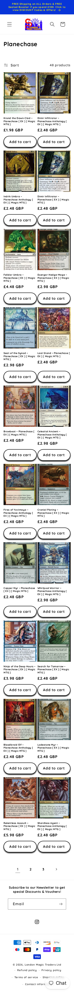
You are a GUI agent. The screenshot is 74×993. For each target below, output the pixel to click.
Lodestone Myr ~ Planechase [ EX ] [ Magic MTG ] (53, 747)
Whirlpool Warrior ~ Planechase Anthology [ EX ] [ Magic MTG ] (52, 591)
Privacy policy (51, 970)
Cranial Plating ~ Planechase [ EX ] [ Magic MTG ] (53, 512)
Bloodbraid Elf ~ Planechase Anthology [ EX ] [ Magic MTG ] (18, 747)
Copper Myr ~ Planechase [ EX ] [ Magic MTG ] (19, 590)
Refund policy (27, 970)
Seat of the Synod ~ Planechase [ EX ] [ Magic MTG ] (19, 356)
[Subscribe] (60, 904)
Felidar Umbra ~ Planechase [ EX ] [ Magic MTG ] (19, 277)
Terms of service (26, 977)
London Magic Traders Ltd (43, 964)
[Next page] (56, 869)
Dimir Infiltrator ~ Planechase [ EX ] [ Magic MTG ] (53, 199)
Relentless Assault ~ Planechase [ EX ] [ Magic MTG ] (19, 826)
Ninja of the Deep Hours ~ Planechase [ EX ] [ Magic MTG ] (20, 669)
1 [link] (18, 869)
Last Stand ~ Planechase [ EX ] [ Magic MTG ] (53, 355)
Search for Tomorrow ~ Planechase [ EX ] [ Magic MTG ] (53, 669)
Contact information (39, 984)
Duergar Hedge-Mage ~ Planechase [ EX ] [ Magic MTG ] (53, 277)
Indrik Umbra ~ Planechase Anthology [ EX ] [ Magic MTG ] (18, 199)
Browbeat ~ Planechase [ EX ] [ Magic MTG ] (19, 433)
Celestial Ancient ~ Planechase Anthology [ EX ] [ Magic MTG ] (52, 434)
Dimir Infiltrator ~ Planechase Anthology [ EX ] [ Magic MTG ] (52, 121)
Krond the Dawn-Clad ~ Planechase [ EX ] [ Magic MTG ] (19, 121)
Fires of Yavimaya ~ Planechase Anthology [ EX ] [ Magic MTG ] (18, 512)
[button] (9, 24)
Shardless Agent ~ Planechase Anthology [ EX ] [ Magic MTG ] (52, 826)
